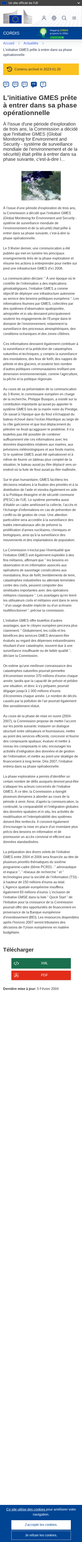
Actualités (31, 43)
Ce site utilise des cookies (26, 1509)
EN (15, 84)
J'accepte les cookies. (41, 1524)
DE (6, 84)
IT (43, 84)
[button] (54, 18)
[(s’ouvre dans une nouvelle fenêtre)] (17, 16)
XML (44, 963)
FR (34, 84)
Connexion (44, 18)
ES (24, 84)
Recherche (64, 18)
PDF (44, 975)
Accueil (8, 43)
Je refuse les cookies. (41, 1535)
